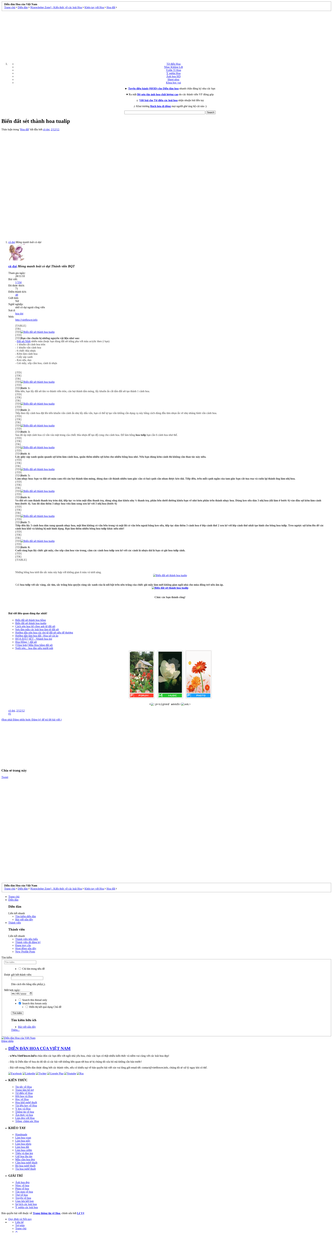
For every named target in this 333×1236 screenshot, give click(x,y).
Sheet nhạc (174, 79)
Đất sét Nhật (24, 341)
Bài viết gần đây (24, 919)
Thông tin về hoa (24, 1111)
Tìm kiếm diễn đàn (25, 916)
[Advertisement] (166, 35)
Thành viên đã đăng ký (28, 942)
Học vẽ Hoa (22, 1099)
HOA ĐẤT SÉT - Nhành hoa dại (33, 638)
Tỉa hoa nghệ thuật (25, 1168)
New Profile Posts (25, 951)
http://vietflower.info (26, 319)
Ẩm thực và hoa (24, 1114)
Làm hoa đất (22, 1146)
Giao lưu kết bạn (24, 1201)
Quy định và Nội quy (20, 1219)
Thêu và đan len (24, 1153)
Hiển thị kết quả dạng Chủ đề (44, 1006)
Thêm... (15, 1029)
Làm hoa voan (23, 1137)
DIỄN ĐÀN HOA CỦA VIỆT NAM (39, 1048)
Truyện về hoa (23, 1197)
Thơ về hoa (21, 1194)
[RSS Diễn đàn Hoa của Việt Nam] (80, 1073)
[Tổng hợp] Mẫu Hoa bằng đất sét (34, 645)
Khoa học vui (173, 82)
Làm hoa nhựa (23, 1143)
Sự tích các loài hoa (26, 1204)
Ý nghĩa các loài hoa (26, 1207)
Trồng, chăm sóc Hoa (27, 1121)
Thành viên (14, 922)
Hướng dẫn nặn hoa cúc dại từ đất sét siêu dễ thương (44, 632)
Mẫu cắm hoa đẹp (25, 1159)
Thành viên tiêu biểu (26, 939)
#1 (9, 713)
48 (16, 294)
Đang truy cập (23, 945)
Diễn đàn (13, 899)
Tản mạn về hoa (24, 1191)
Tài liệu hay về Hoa (26, 1105)
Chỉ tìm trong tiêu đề (33, 968)
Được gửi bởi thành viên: (18, 974)
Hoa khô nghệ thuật (26, 1102)
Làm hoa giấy (22, 1140)
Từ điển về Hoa (24, 1093)
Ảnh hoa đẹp (22, 1182)
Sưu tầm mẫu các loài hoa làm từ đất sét (37, 629)
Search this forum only (34, 1003)
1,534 (18, 282)
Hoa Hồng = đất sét (26, 641)
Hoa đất (24, 129)
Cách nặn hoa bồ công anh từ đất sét (35, 626)
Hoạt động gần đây (25, 948)
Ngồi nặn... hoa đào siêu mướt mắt (34, 648)
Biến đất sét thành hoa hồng (30, 620)
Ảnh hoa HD (173, 76)
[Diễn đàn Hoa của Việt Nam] (18, 1037)
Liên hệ (19, 1222)
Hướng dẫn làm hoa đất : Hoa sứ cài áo (36, 635)
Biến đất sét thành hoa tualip (30, 623)
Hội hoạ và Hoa (24, 1096)
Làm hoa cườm (23, 1150)
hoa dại (19, 313)
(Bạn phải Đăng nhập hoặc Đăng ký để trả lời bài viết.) (31, 719)
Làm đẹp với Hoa (25, 1118)
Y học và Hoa (23, 1108)
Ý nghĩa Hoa (173, 73)
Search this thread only (34, 999)
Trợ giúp (20, 1225)
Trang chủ (13, 896)
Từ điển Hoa (173, 63)
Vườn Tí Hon (173, 70)
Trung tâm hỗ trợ (24, 1089)
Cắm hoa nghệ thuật (26, 1162)
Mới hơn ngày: (12, 990)
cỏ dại (46, 129)
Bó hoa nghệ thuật (25, 1165)
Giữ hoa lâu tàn (23, 1156)
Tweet (4, 777)
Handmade (21, 1134)
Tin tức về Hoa (23, 1086)
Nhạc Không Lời (173, 67)
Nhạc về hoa (22, 1185)
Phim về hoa (22, 1188)
